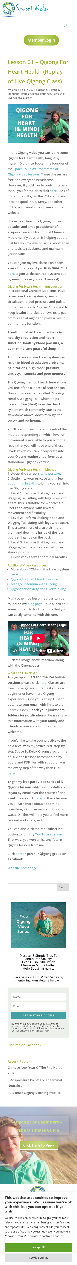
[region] (38, 1228)
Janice (15, 90)
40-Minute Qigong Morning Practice (34, 1092)
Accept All (38, 1247)
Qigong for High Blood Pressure (34, 579)
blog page (35, 604)
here (53, 191)
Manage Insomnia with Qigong (34, 584)
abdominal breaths (22, 483)
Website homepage (22, 868)
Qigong (42, 90)
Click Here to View (38, 1145)
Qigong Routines (40, 94)
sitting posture (49, 473)
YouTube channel (49, 834)
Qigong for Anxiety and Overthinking (38, 589)
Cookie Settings (38, 1257)
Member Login (41, 40)
